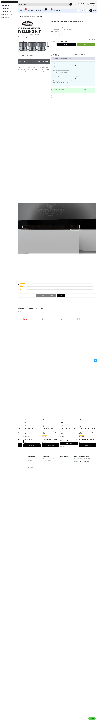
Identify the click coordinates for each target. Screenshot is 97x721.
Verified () (52, 295)
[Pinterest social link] (81, 54)
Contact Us (45, 465)
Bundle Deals (31, 458)
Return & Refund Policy (48, 458)
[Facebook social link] (78, 54)
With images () (42, 295)
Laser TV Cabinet (32, 465)
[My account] (78, 10)
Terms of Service (47, 460)
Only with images (9, 301)
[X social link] (79, 54)
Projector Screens (32, 462)
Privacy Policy (46, 462)
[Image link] (78, 464)
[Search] (70, 4)
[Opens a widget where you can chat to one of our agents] (92, 718)
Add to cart (66, 44)
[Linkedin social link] (83, 54)
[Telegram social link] (84, 54)
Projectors (30, 460)
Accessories (30, 467)
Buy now (86, 44)
